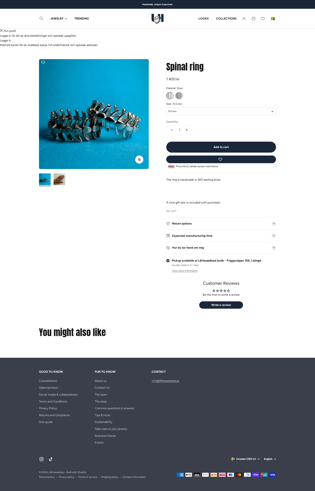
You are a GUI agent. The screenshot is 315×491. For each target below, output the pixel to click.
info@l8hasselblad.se (165, 381)
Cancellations (48, 381)
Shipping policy (109, 477)
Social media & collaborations (58, 394)
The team (101, 394)
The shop (101, 401)
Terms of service (87, 477)
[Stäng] (1, 31)
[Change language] (273, 18)
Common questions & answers (114, 408)
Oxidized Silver (179, 95)
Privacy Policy (48, 408)
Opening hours (48, 387)
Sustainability (103, 422)
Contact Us (102, 387)
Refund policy (47, 477)
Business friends (105, 436)
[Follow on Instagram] (41, 459)
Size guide (46, 422)
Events (99, 442)
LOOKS (204, 18)
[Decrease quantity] (171, 130)
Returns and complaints (54, 415)
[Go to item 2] (59, 179)
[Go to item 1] (45, 179)
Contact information (133, 477)
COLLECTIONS (226, 18)
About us (100, 381)
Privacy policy (66, 477)
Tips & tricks (102, 415)
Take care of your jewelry (111, 429)
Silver (170, 95)
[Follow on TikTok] (50, 459)
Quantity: (172, 121)
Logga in (5, 40)
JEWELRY (56, 18)
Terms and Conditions (53, 401)
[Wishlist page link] (263, 18)
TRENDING (81, 18)
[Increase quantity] (186, 130)
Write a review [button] (221, 305)
